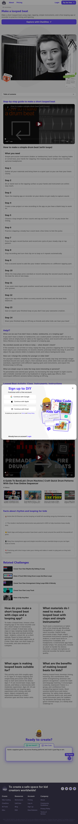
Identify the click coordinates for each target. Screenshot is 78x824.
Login (29, 436)
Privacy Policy (30, 413)
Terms (23, 413)
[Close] (72, 388)
